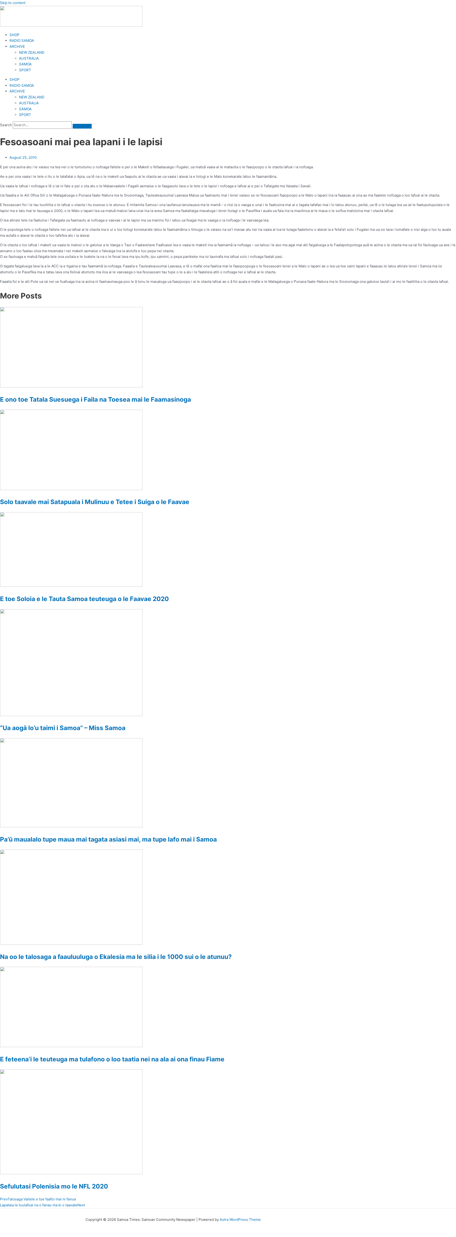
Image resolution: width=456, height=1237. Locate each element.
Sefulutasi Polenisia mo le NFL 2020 (54, 1186)
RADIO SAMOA (22, 40)
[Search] (82, 126)
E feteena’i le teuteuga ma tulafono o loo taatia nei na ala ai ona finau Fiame (112, 1059)
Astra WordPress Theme (240, 1219)
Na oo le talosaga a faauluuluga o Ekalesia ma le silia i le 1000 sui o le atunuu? (116, 956)
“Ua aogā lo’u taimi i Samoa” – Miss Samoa (62, 728)
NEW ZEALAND (31, 52)
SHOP (14, 35)
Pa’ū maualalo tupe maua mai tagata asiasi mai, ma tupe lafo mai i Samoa (108, 839)
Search (6, 125)
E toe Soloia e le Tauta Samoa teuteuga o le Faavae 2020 (84, 598)
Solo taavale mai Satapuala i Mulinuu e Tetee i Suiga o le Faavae (94, 501)
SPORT (25, 70)
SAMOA (25, 64)
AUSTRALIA (29, 58)
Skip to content (12, 2)
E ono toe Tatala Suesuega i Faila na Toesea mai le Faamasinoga (95, 399)
